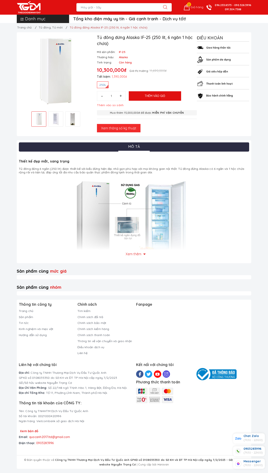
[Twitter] (148, 374)
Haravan (163, 464)
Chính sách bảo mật (91, 323)
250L (102, 85)
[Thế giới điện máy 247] (35, 7)
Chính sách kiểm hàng (93, 329)
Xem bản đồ (29, 431)
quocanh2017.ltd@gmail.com (49, 437)
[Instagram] (166, 374)
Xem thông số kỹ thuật (118, 128)
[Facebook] (139, 374)
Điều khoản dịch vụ (90, 347)
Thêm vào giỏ (155, 96)
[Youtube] (157, 374)
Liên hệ (82, 353)
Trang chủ (26, 311)
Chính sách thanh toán (93, 335)
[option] (56, 71)
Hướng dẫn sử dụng (33, 335)
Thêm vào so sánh (110, 105)
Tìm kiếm (83, 311)
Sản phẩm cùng (42, 271)
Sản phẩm (26, 317)
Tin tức (24, 323)
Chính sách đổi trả (90, 317)
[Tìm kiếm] (165, 7)
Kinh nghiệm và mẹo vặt (36, 329)
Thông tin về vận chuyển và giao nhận (104, 341)
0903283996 (45, 443)
